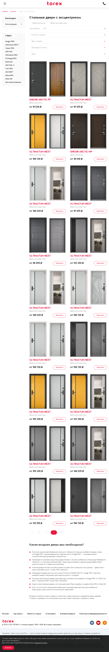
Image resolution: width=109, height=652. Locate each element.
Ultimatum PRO (11, 55)
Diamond (8, 62)
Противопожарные (13, 82)
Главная (5, 11)
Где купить (18, 614)
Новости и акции (34, 614)
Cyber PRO (9, 48)
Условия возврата (67, 614)
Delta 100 (8, 79)
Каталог (13, 11)
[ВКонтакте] (92, 623)
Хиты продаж (11, 24)
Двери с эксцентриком (27, 11)
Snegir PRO (9, 41)
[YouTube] (98, 623)
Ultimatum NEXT (12, 45)
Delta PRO (9, 75)
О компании (50, 614)
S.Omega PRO (10, 58)
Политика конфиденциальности (93, 614)
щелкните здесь (41, 643)
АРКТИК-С (9, 65)
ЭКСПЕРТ (9, 72)
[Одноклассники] (105, 623)
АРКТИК (8, 52)
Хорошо (8, 648)
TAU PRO (9, 69)
